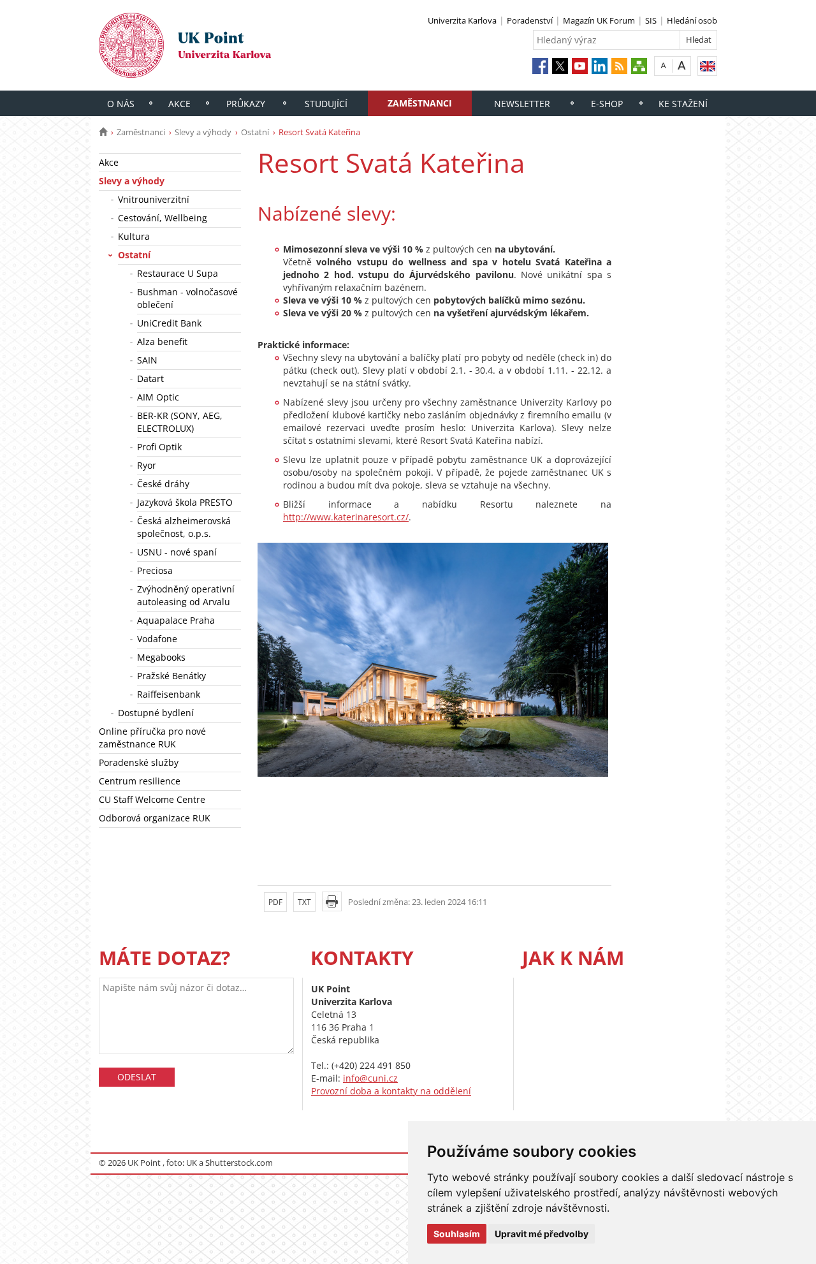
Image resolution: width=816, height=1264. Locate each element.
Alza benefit (162, 341)
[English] (707, 66)
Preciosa (155, 570)
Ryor (146, 465)
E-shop (607, 104)
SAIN (147, 360)
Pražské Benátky (171, 676)
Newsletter (522, 104)
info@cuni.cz (370, 1078)
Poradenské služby (138, 762)
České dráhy (163, 484)
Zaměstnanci (420, 103)
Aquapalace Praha (176, 620)
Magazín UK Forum (599, 20)
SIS (651, 20)
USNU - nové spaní (177, 552)
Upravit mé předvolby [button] (541, 1233)
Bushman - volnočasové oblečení (187, 298)
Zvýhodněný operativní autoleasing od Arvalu (186, 595)
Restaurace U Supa (177, 273)
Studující (326, 104)
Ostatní (255, 132)
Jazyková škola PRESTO (185, 502)
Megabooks (161, 657)
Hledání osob (692, 20)
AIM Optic (158, 397)
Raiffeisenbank (168, 694)
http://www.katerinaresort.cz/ (346, 517)
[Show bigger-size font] (681, 65)
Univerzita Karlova (462, 20)
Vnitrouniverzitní (153, 199)
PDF (275, 902)
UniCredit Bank (169, 323)
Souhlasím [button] (456, 1233)
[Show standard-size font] (663, 65)
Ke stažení (683, 104)
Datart (150, 378)
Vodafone (157, 639)
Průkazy (245, 104)
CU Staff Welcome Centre (152, 799)
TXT (304, 902)
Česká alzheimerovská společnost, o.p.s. (184, 527)
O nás (121, 104)
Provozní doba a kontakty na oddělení (391, 1091)
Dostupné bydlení (156, 713)
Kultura (134, 236)
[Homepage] (103, 132)
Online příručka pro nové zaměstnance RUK (152, 737)
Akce (179, 104)
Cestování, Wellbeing (162, 218)
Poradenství (530, 20)
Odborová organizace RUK (154, 818)
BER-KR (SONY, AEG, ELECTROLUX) (179, 421)
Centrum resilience (139, 781)
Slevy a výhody (203, 132)
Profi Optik (159, 447)
